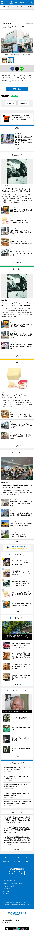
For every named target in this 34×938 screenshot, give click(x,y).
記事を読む (17, 89)
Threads (25, 873)
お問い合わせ (6, 888)
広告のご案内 (6, 891)
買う (22, 6)
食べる (10, 6)
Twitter (14, 873)
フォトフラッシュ (6, 23)
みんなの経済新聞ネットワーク (17, 913)
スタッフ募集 (6, 894)
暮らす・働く (28, 6)
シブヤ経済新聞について (9, 880)
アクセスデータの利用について (11, 886)
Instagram (20, 873)
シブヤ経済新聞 (17, 2)
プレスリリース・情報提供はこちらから (13, 883)
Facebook (9, 873)
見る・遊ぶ (16, 6)
